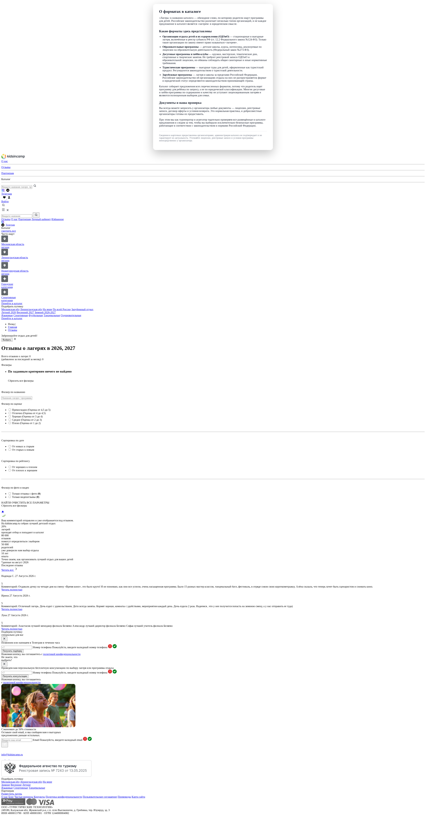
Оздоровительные (71, 315)
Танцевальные (52, 315)
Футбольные (36, 315)
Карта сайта (138, 796)
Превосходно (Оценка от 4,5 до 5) (31, 409)
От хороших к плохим (24, 467)
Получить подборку (12, 651)
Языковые (7, 315)
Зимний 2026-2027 (45, 312)
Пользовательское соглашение (100, 796)
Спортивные (20, 315)
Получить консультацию (15, 676)
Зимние (5, 784)
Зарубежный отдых (82, 309)
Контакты (39, 796)
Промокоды (124, 796)
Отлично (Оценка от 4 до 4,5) (29, 413)
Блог (11, 796)
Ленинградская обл (31, 309)
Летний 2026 (8, 312)
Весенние (16, 784)
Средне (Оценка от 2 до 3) (27, 419)
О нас (14, 219)
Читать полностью (11, 589)
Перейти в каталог (11, 303)
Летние (26, 784)
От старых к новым (23, 449)
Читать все (7, 570)
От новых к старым (23, 446)
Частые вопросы (23, 796)
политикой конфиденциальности (62, 654)
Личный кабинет (41, 219)
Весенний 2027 (25, 312)
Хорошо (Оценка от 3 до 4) (27, 416)
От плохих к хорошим (24, 470)
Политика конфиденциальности (64, 796)
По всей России (62, 309)
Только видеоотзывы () (25, 497)
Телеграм (10, 225)
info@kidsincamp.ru (12, 754)
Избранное (57, 219)
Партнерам (24, 219)
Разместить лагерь (11, 793)
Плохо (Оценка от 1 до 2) (26, 423)
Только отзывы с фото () (26, 493)
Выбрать (7, 340)
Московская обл (10, 309)
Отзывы (5, 219)
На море (47, 309)
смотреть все (8, 230)
